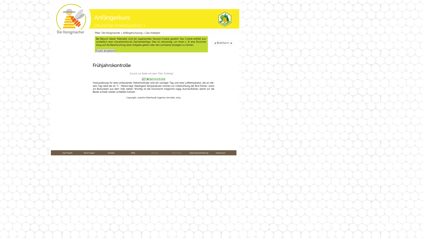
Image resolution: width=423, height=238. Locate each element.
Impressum (220, 153)
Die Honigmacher (110, 33)
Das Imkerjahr (153, 33)
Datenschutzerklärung (199, 153)
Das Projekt (67, 153)
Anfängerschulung (133, 33)
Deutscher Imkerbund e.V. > (120, 25)
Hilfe (133, 153)
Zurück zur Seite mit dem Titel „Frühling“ (151, 73)
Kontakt (111, 153)
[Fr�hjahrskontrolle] (153, 79)
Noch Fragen (89, 153)
